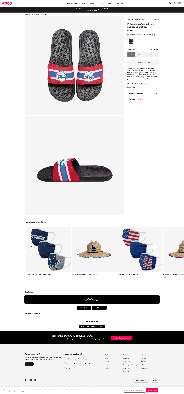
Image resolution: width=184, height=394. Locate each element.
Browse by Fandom (71, 3)
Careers (143, 361)
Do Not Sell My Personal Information (134, 390)
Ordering (68, 359)
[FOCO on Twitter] (35, 380)
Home (101, 3)
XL (155, 54)
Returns (107, 368)
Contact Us (81, 359)
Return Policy (88, 364)
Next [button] (155, 247)
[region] (92, 390)
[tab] (83, 308)
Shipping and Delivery (72, 364)
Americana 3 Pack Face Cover (128, 274)
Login (106, 358)
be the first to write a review (92, 326)
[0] (178, 3)
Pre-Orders (69, 369)
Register (107, 365)
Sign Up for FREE (121, 338)
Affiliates (144, 365)
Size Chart (154, 49)
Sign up (29, 364)
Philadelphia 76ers (138, 19)
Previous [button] (32, 247)
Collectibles (119, 3)
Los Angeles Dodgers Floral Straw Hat (85, 274)
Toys (109, 3)
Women (92, 3)
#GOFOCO (144, 368)
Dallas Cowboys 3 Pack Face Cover (38, 274)
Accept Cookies (152, 390)
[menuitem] (71, 3)
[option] (92, 10)
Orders (107, 361)
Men (83, 3)
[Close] (181, 390)
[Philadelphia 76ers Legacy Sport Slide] (131, 41)
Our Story (144, 358)
